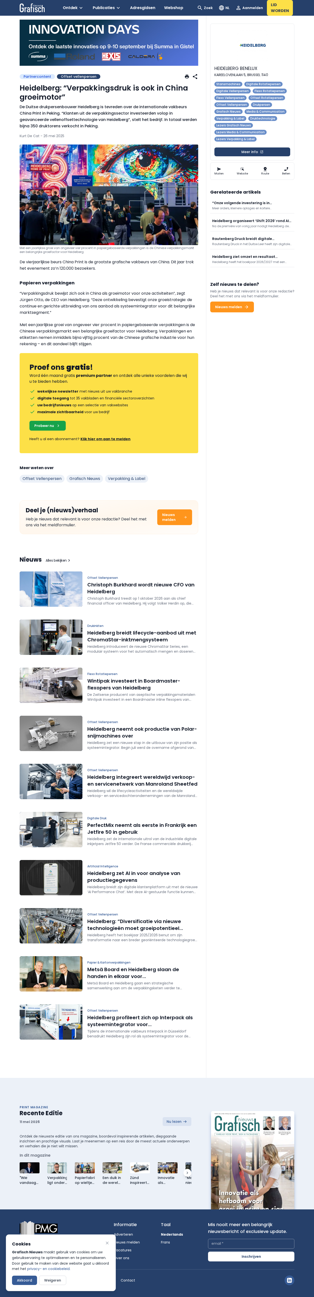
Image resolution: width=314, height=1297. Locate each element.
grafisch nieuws (84, 478)
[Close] (107, 1243)
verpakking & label (126, 478)
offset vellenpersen (42, 478)
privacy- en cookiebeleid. (48, 1268)
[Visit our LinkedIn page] (289, 1280)
